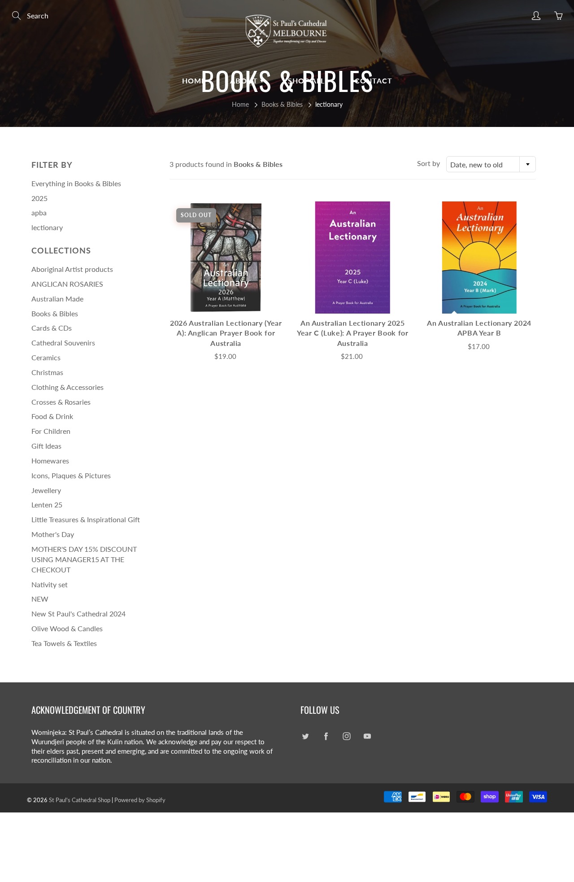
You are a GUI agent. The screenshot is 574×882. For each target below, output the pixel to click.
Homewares (50, 460)
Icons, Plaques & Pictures (71, 475)
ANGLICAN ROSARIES (67, 283)
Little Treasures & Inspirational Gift (85, 519)
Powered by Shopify (139, 799)
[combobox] (491, 164)
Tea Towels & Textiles (64, 643)
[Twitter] (305, 736)
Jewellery (46, 490)
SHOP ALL (307, 80)
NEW (39, 598)
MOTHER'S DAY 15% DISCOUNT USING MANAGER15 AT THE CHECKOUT (84, 559)
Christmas (47, 372)
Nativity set (49, 584)
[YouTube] (367, 736)
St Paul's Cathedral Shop (79, 799)
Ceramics (46, 357)
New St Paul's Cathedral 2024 (78, 613)
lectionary (47, 227)
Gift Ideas (46, 445)
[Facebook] (326, 736)
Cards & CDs (51, 327)
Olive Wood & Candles (67, 628)
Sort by (428, 163)
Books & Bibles (282, 104)
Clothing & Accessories (67, 387)
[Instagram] (346, 736)
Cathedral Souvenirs (63, 342)
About (245, 80)
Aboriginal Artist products (72, 269)
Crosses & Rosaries (61, 401)
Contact (373, 80)
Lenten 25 (46, 504)
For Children (50, 431)
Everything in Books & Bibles (76, 183)
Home (194, 80)
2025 (39, 198)
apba (39, 212)
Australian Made (57, 298)
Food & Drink (52, 416)
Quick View (226, 257)
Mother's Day (52, 534)
